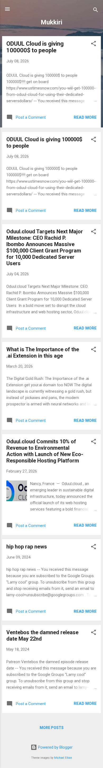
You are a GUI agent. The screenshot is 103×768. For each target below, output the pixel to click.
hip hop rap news (26, 546)
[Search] (95, 11)
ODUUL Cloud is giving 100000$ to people (35, 47)
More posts (52, 728)
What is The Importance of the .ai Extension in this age (42, 352)
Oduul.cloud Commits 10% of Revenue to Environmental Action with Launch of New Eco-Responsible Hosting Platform (44, 451)
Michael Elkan (63, 758)
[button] (93, 44)
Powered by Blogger (55, 747)
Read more (85, 117)
